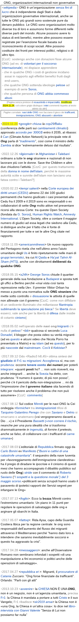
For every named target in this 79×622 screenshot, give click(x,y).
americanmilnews (32, 244)
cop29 (50, 123)
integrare (7, 369)
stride (28, 472)
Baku (58, 123)
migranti (63, 326)
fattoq (25, 520)
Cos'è (46, 347)
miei (46, 105)
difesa (54, 313)
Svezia (43, 373)
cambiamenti (46, 128)
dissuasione (40, 296)
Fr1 (3, 597)
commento (34, 395)
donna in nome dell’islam (25, 171)
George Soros (40, 274)
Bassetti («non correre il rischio (54, 421)
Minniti (38, 404)
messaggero (29, 550)
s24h (24, 274)
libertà (64, 309)
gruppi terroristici (12, 257)
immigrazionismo (25, 115)
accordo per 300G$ (29, 132)
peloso (16, 330)
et (37, 571)
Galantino (21, 412)
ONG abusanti (43, 115)
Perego (34, 412)
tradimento (27, 141)
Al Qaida (41, 257)
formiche (22, 408)
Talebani (64, 154)
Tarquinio (7, 412)
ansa (49, 602)
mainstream (32, 347)
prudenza (7, 365)
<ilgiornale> (27, 154)
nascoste (12, 347)
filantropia (66, 304)
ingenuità (36, 429)
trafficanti (70, 112)
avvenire (26, 589)
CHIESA (43, 589)
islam (40, 343)
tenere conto (36, 365)
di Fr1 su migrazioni (21, 360)
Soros (32, 89)
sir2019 (39, 602)
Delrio (70, 412)
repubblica (28, 571)
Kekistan (59, 347)
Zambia (6, 145)
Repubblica (46, 447)
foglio (24, 498)
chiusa (36, 123)
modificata (66, 102)
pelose (60, 85)
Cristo (63, 597)
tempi (24, 188)
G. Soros (24, 214)
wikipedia (10, 7)
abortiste (58, 115)
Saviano (57, 412)
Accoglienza (51, 360)
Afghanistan (47, 154)
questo (15, 339)
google (25, 123)
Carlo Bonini (9, 451)
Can (6, 136)
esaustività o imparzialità (47, 102)
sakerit (33, 188)
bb (27, 330)
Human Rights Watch (47, 214)
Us (25, 253)
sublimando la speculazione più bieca (26, 309)
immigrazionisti (46, 408)
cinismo (20, 317)
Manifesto (29, 451)
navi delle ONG (30, 112)
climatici (61, 128)
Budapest (52, 279)
